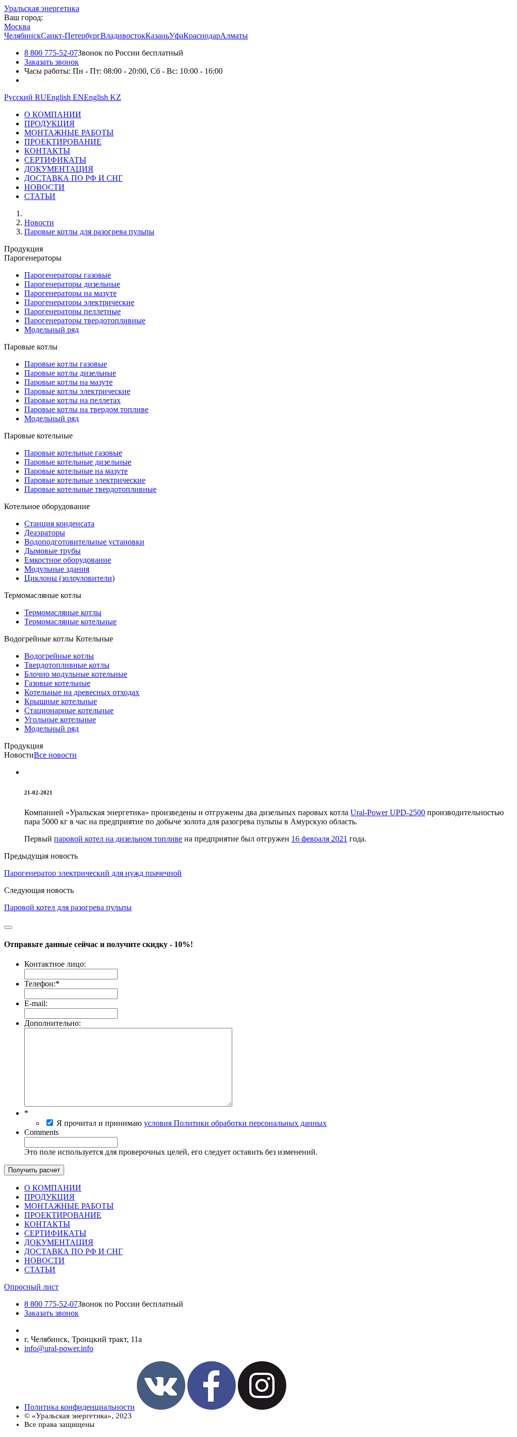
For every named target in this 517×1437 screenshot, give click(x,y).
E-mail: (35, 1003)
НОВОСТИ (44, 187)
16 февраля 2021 (319, 838)
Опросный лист (31, 1286)
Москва (17, 26)
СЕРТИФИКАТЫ (55, 160)
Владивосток (122, 35)
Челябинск (22, 35)
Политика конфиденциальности (79, 1407)
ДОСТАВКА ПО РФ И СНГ (73, 178)
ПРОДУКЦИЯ (49, 123)
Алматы (234, 35)
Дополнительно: (52, 1023)
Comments (41, 1132)
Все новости (55, 755)
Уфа (176, 35)
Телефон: (42, 983)
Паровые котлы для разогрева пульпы (89, 231)
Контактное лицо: (55, 964)
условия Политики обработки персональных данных (235, 1123)
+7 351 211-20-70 (53, 1330)
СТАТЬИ (40, 196)
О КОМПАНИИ (52, 114)
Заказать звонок (51, 62)
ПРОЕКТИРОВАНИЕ (62, 141)
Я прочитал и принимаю (192, 1123)
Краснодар (201, 35)
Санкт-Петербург (70, 35)
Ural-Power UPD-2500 (387, 812)
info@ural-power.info (58, 1348)
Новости (39, 222)
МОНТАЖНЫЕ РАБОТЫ (69, 132)
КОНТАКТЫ (47, 150)
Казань (157, 35)
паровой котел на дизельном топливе (118, 838)
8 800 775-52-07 (51, 52)
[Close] (8, 927)
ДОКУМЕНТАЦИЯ (58, 169)
